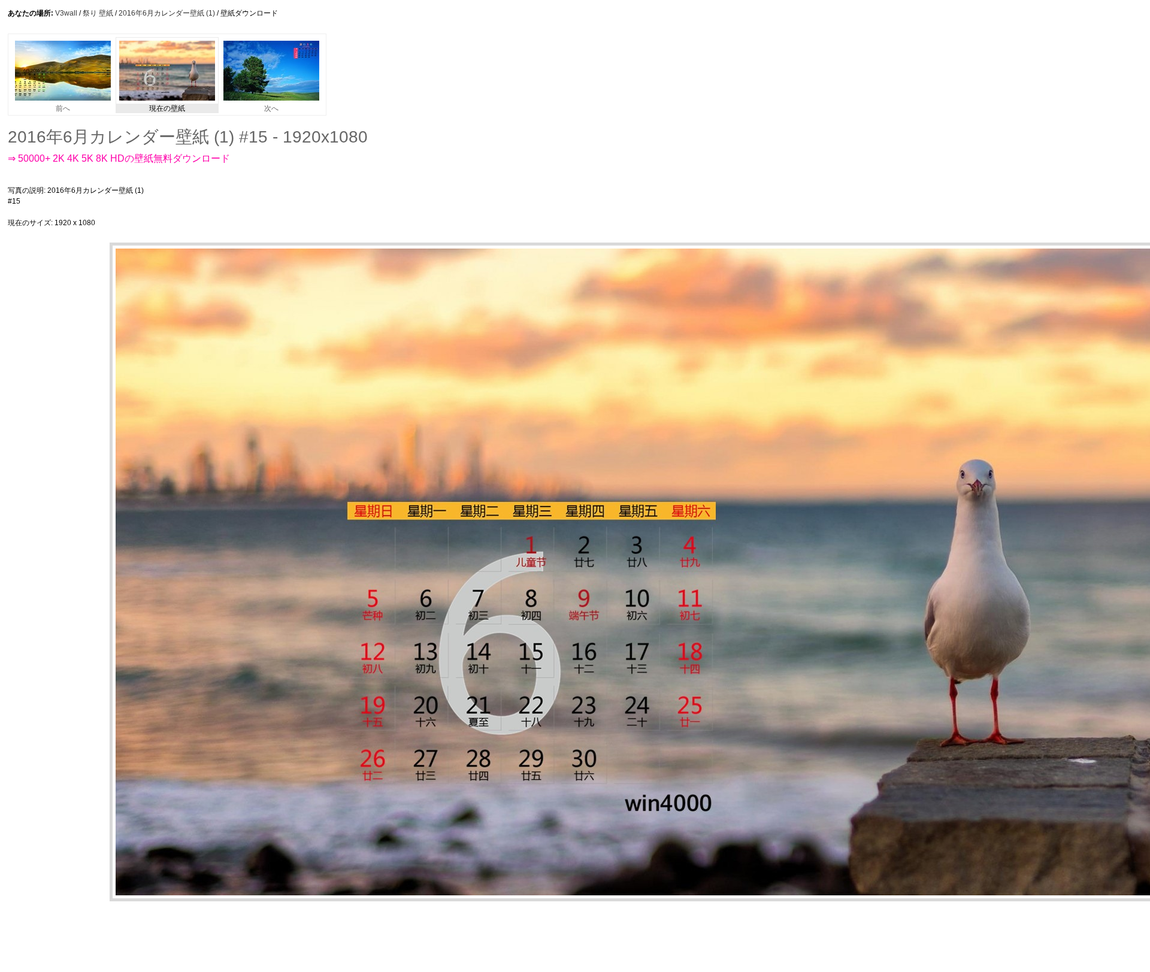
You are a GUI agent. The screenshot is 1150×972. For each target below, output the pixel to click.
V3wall (66, 13)
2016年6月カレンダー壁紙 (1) (167, 13)
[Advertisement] (388, 207)
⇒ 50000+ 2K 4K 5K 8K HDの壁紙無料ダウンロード (119, 158)
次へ (271, 108)
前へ (63, 108)
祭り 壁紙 (98, 13)
